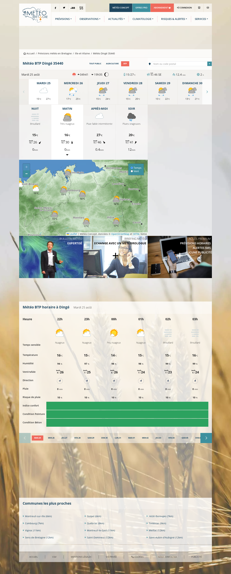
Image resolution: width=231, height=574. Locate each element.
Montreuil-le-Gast (101, 530)
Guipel (94, 516)
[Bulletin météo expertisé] (51, 257)
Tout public (95, 63)
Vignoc (33, 530)
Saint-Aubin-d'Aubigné (166, 537)
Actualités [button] (115, 19)
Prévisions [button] (62, 19)
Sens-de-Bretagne (39, 537)
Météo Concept (120, 7)
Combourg (34, 523)
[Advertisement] (115, 37)
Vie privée (111, 556)
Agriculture (112, 63)
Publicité (196, 556)
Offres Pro (141, 7)
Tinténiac (157, 523)
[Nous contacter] (208, 8)
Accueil (30, 53)
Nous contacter (167, 556)
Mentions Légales (81, 556)
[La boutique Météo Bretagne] (199, 8)
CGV (54, 556)
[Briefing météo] (115, 257)
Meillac (157, 530)
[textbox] (182, 64)
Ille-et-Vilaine (82, 53)
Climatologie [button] (142, 19)
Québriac (95, 523)
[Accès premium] (180, 257)
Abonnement (161, 7)
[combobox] (182, 63)
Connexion (185, 7)
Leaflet (73, 234)
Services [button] (200, 19)
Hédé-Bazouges (161, 516)
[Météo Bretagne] (35, 14)
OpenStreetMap (120, 234)
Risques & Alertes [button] (173, 19)
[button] (63, 191)
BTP (125, 63)
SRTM (136, 234)
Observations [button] (88, 19)
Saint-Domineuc (100, 537)
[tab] (37, 438)
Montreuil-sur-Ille (38, 516)
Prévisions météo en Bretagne (55, 53)
